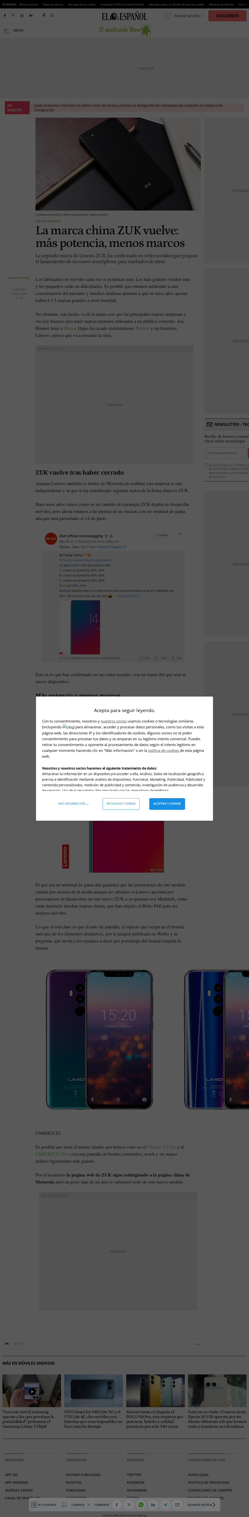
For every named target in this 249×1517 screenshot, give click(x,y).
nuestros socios (114, 721)
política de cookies (164, 750)
